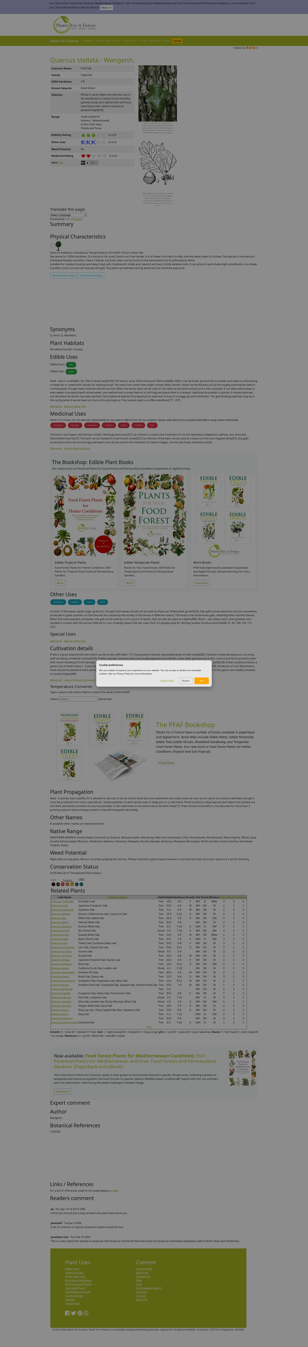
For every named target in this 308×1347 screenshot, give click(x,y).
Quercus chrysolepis (62, 947)
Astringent (75, 425)
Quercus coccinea (61, 955)
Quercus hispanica (61, 1018)
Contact (141, 1296)
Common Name (117, 897)
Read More (62, 1091)
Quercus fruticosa (61, 997)
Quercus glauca (60, 1010)
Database (88, 40)
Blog (166, 40)
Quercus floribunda (62, 989)
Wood (102, 602)
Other (243, 897)
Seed (71, 365)
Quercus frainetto (60, 993)
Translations (72, 1303)
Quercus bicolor (60, 934)
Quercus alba (58, 918)
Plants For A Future (64, 41)
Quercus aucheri (60, 930)
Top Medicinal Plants (77, 1292)
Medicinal (234, 897)
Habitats (70, 1299)
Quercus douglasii (61, 964)
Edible (224, 897)
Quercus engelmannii (63, 980)
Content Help (144, 1269)
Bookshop (142, 1272)
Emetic (123, 425)
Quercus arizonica (61, 926)
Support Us (143, 1276)
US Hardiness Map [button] (91, 275)
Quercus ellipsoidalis (63, 972)
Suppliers (155, 40)
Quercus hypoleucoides (64, 1022)
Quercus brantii (59, 939)
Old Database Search (149, 1288)
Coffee (71, 371)
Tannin (89, 602)
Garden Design (74, 1296)
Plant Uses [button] (130, 40)
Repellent (75, 602)
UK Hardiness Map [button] (63, 275)
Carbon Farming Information (79, 680)
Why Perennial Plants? (78, 1284)
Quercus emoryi (60, 976)
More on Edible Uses (75, 406)
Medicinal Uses (74, 1272)
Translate (76, 219)
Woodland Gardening (78, 1280)
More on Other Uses (75, 641)
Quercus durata (59, 968)
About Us (141, 1299)
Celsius (54, 699)
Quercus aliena (59, 922)
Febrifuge (138, 425)
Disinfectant (92, 425)
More (60, 583)
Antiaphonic (58, 425)
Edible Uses (72, 1269)
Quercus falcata (60, 985)
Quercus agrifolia (60, 914)
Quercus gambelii (61, 1001)
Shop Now (201, 583)
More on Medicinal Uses (77, 448)
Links (139, 1284)
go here (113, 1190)
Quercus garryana (61, 1005)
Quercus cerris (59, 943)
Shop (144, 40)
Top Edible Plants (75, 1288)
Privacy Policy (167, 680)
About (117, 40)
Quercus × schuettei (62, 901)
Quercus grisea (59, 1014)
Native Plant (103, 40)
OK (201, 680)
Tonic (152, 425)
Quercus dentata (60, 960)
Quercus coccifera (61, 951)
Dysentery (109, 425)
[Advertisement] (242, 120)
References (56, 406)
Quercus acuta (59, 905)
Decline (185, 680)
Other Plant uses (75, 1276)
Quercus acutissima (62, 909)
